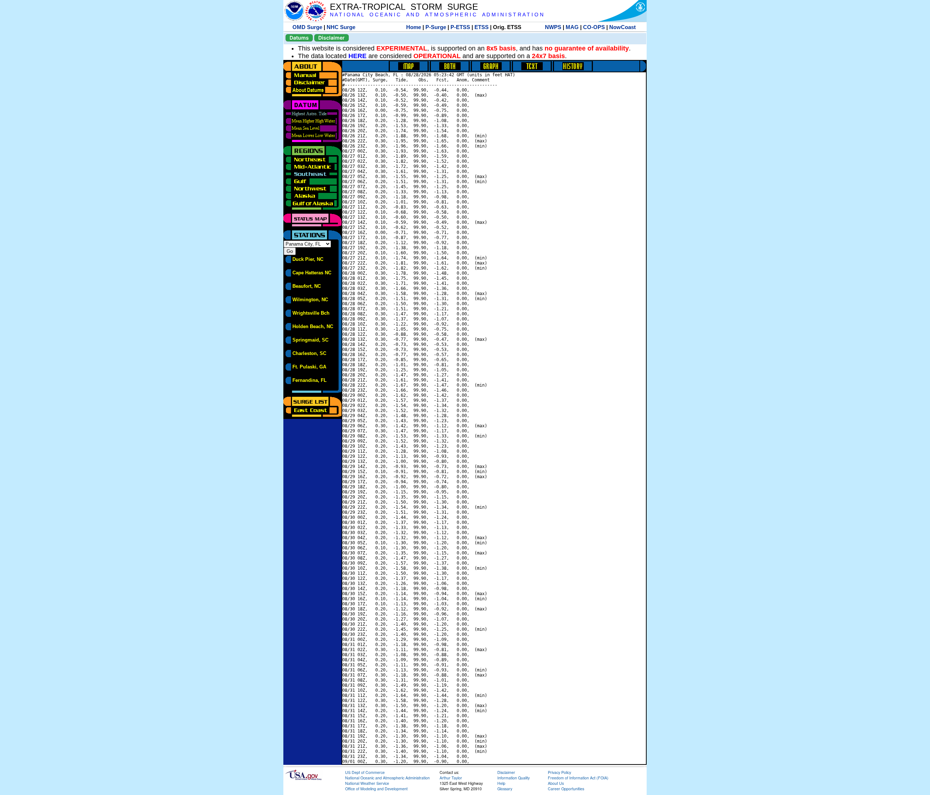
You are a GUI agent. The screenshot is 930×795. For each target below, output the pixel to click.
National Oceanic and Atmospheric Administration (387, 777)
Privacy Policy (559, 772)
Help (501, 783)
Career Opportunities (566, 788)
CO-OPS (594, 27)
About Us (556, 783)
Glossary (504, 788)
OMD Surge (307, 27)
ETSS (481, 27)
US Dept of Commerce (365, 772)
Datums (299, 38)
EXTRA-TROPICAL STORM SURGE (404, 7)
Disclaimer (331, 38)
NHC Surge (341, 27)
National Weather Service (367, 783)
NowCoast (622, 27)
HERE (357, 56)
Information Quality (513, 777)
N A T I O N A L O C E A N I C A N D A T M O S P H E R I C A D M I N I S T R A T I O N (436, 14)
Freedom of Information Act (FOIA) (578, 777)
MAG (572, 27)
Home (413, 27)
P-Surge (435, 27)
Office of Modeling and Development (376, 788)
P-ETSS (460, 27)
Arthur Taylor (451, 777)
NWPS (553, 27)
